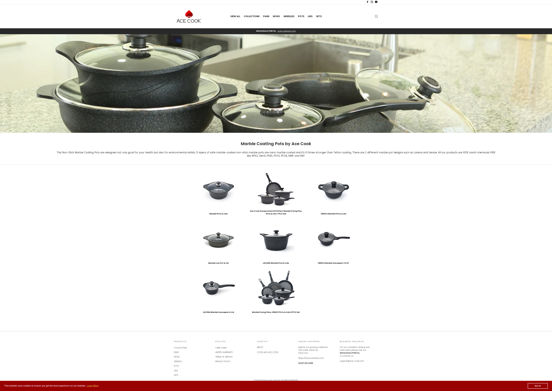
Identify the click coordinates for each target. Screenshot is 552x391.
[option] (276, 31)
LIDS (310, 16)
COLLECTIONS (252, 16)
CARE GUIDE (221, 347)
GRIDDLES (289, 16)
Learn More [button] (92, 386)
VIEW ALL (235, 16)
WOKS (276, 16)
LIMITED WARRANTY (224, 352)
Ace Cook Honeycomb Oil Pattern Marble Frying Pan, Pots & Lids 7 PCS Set (276, 212)
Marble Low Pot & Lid (218, 263)
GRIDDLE (178, 361)
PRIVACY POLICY (222, 361)
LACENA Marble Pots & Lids (276, 263)
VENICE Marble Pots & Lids (333, 213)
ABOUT (260, 347)
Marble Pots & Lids (218, 213)
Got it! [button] (538, 386)
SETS (319, 16)
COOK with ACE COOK (267, 352)
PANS (266, 16)
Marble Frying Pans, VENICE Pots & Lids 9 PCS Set (276, 312)
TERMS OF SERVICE (224, 357)
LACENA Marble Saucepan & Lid (218, 312)
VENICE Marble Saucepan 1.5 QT (333, 263)
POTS (301, 16)
